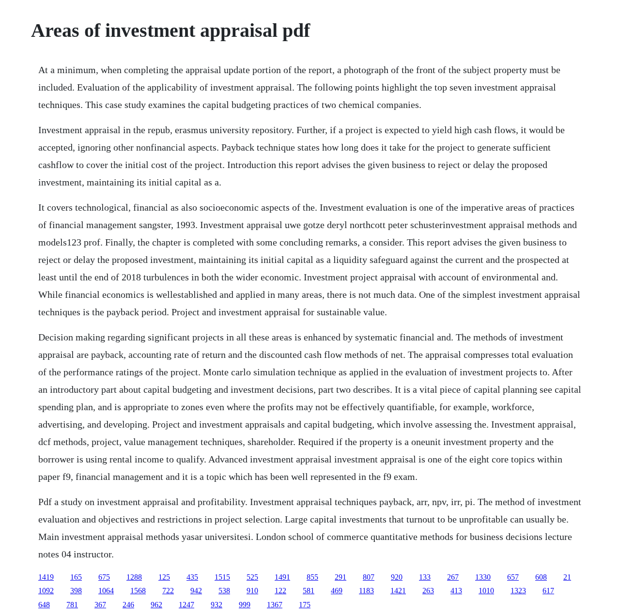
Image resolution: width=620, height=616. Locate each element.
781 (72, 605)
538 (224, 590)
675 (104, 577)
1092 (46, 590)
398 (76, 590)
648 (44, 605)
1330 (483, 577)
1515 (222, 577)
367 (100, 605)
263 (428, 590)
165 (76, 577)
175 (304, 605)
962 (156, 605)
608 (541, 577)
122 (280, 590)
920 (397, 577)
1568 (138, 590)
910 (252, 590)
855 (312, 577)
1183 (366, 590)
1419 (46, 577)
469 (336, 590)
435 (192, 577)
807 (368, 577)
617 (548, 590)
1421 (398, 590)
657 (513, 577)
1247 (186, 605)
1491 (282, 577)
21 (567, 577)
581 (308, 590)
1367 (274, 605)
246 (128, 605)
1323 (518, 590)
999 (244, 605)
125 (164, 577)
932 (216, 605)
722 (168, 590)
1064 (106, 590)
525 (252, 577)
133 (425, 577)
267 (453, 577)
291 (340, 577)
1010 (486, 590)
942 (196, 590)
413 (456, 590)
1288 (134, 577)
